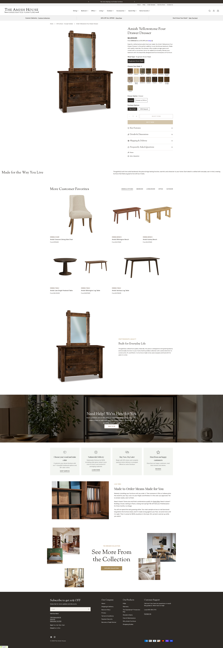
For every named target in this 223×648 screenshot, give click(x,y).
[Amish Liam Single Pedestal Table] (65, 266)
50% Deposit (144, 109)
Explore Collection (44, 18)
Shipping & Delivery (107, 606)
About (139, 4)
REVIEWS (158, 469)
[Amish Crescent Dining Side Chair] (80, 215)
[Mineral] (130, 79)
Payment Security (106, 619)
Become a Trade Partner (108, 622)
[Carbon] (148, 71)
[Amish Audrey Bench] (158, 215)
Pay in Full (132, 109)
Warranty (125, 606)
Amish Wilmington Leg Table (90, 290)
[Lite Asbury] (160, 71)
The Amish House (60, 641)
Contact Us (170, 4)
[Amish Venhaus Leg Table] (142, 266)
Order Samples (151, 4)
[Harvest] (154, 71)
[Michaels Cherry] (166, 71)
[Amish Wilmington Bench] (127, 215)
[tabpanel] (111, 244)
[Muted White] (136, 79)
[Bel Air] (142, 71)
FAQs (144, 4)
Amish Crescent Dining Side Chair (61, 239)
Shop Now (119, 18)
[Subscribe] (88, 609)
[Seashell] (148, 79)
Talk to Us (111, 426)
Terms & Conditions (107, 616)
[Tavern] (160, 79)
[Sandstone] (142, 79)
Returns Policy (105, 610)
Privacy (103, 613)
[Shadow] (154, 79)
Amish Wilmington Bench (120, 239)
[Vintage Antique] (166, 79)
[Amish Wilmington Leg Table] (96, 266)
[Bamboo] (136, 71)
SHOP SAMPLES (65, 471)
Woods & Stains (128, 615)
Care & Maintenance (129, 618)
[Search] (209, 11)
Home (51, 24)
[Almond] (130, 71)
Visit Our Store (161, 4)
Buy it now (150, 122)
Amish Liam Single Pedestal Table (61, 290)
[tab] (127, 189)
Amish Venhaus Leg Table (120, 290)
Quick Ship (156, 501)
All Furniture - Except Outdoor (64, 24)
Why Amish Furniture (129, 621)
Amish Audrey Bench (150, 239)
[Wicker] (130, 87)
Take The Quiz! (193, 18)
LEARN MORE (96, 470)
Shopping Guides (128, 624)
